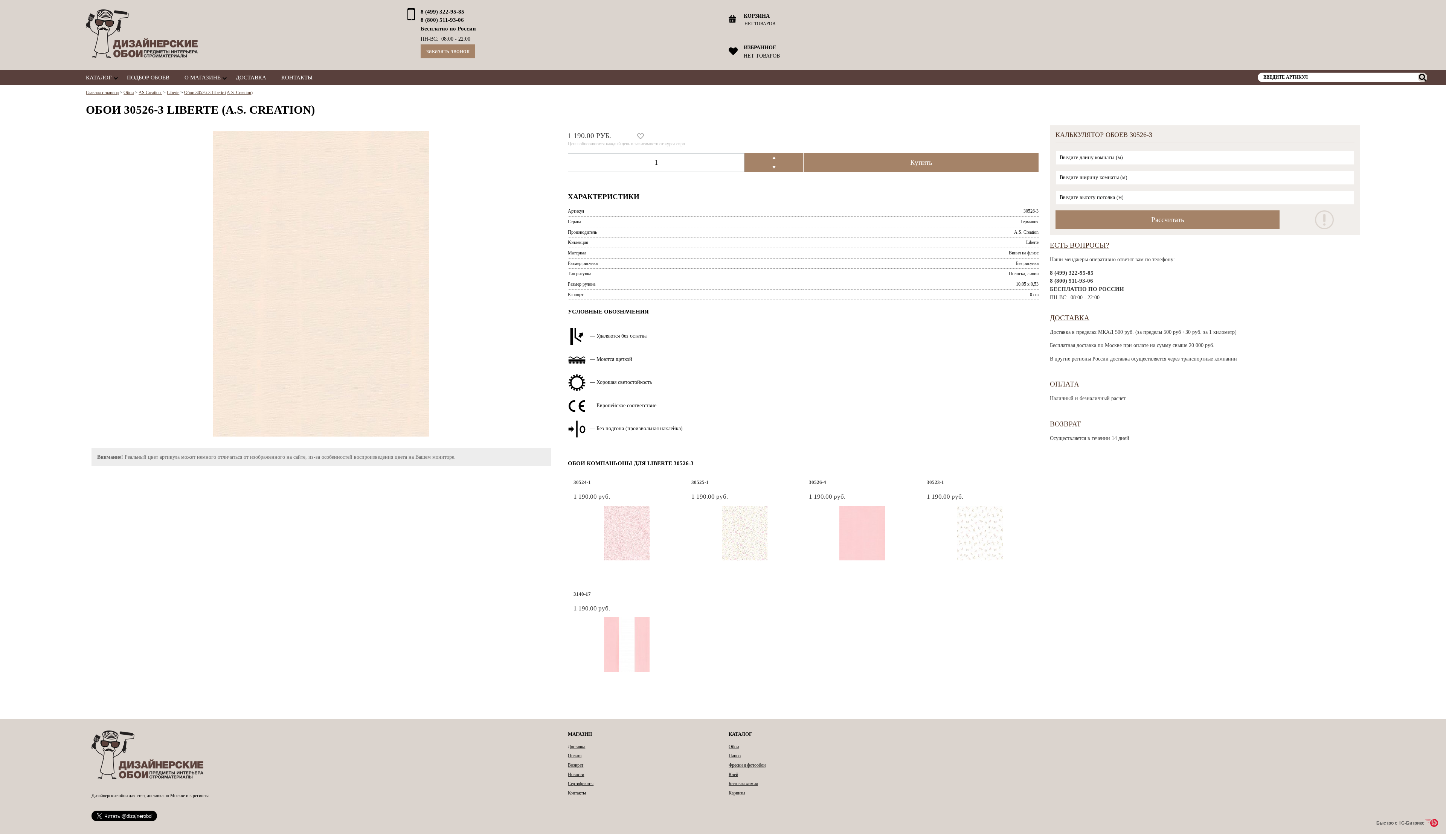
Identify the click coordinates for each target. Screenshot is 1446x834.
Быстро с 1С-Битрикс (1400, 822)
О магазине (203, 77)
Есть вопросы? (1079, 245)
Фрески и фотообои (747, 765)
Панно (735, 755)
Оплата (1064, 384)
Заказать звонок (448, 51)
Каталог (99, 77)
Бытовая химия (743, 783)
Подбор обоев (148, 77)
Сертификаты (580, 783)
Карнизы (737, 793)
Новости (576, 774)
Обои (734, 746)
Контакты (297, 77)
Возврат (1065, 424)
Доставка (251, 77)
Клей (733, 774)
